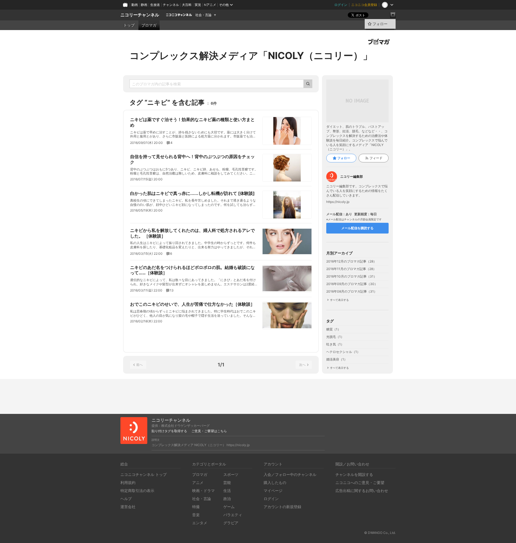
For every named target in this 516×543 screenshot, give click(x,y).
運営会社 (127, 506)
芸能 (227, 482)
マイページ (273, 490)
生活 (227, 490)
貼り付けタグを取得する (169, 431)
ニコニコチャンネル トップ (143, 474)
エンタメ (199, 522)
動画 (134, 5)
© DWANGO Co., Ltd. (380, 533)
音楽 (196, 514)
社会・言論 (203, 15)
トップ (129, 25)
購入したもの (275, 482)
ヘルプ (126, 498)
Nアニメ (210, 5)
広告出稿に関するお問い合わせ (361, 490)
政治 (227, 498)
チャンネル (171, 5)
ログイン (340, 5)
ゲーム (229, 506)
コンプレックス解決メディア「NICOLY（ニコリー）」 (251, 55)
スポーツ (230, 474)
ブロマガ (148, 25)
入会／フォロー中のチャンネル (290, 474)
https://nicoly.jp (337, 202)
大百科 (187, 5)
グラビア (230, 522)
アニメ (197, 482)
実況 (198, 5)
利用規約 (127, 482)
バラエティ (232, 514)
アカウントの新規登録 (282, 506)
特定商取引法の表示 (137, 490)
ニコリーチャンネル (139, 15)
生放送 (155, 5)
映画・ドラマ (203, 490)
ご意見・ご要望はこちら (209, 431)
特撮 (196, 506)
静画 (144, 5)
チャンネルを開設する (354, 474)
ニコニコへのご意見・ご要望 (359, 482)
